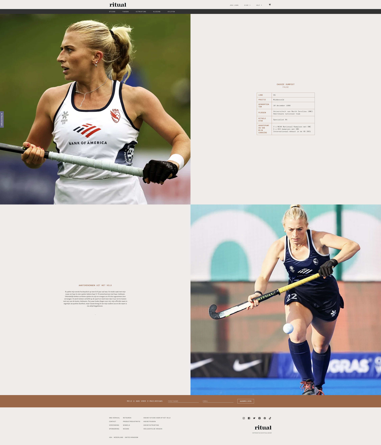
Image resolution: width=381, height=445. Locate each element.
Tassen (125, 12)
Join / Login (234, 5)
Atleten (171, 12)
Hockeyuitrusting (151, 425)
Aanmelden (246, 401)
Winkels (126, 425)
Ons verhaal (114, 418)
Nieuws (126, 429)
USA (110, 437)
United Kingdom (131, 437)
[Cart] (270, 6)
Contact (112, 421)
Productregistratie (131, 421)
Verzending (114, 425)
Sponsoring (114, 429)
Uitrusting (141, 12)
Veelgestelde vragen (152, 429)
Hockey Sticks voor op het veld (157, 418)
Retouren (127, 418)
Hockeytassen (149, 421)
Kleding (157, 12)
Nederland (118, 437)
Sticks (112, 12)
